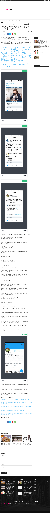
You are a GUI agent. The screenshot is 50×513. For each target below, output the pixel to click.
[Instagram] (44, 0)
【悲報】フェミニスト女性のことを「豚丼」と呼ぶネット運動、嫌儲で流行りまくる (6, 444)
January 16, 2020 (7, 66)
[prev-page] (1, 449)
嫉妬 (4, 417)
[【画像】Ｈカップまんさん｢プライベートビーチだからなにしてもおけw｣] (20, 482)
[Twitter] (45, 0)
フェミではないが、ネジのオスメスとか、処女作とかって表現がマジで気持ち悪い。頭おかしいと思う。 (25, 429)
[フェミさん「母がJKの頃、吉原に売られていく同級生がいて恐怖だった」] (17, 438)
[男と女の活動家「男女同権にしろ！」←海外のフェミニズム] (20, 493)
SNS (3, 20)
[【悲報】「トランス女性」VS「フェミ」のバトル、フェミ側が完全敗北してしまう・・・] (36, 52)
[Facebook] (43, 0)
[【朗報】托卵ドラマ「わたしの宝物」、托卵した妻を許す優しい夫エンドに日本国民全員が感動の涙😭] (36, 57)
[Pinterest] (12, 34)
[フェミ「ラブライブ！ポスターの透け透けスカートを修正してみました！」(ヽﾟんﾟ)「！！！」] (20, 487)
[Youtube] (48, 0)
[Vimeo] (47, 0)
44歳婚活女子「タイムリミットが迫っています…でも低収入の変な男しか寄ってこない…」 (16, 399)
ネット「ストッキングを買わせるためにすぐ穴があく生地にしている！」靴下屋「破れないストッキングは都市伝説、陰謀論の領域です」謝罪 (27, 445)
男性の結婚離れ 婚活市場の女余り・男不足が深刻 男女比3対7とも (12, 410)
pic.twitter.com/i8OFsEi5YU (12, 61)
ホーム (2, 20)
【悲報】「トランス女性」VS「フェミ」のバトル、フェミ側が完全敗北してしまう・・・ (44, 52)
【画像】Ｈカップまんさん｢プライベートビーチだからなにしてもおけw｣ (27, 482)
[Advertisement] (31, 9)
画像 (8, 417)
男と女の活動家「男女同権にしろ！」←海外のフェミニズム (27, 493)
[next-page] (3, 449)
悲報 (6, 417)
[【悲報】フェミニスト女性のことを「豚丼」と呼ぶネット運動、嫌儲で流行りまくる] (6, 438)
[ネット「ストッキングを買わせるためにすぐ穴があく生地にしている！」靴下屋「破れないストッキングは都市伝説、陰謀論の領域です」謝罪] (27, 438)
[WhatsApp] (15, 34)
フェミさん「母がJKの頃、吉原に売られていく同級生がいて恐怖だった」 (16, 444)
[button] (48, 18)
